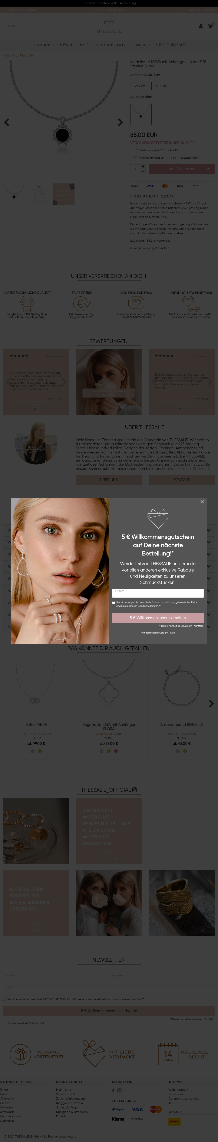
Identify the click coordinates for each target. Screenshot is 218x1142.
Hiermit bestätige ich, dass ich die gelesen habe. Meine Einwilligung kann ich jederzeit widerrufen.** (156, 604)
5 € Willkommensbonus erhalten (158, 618)
